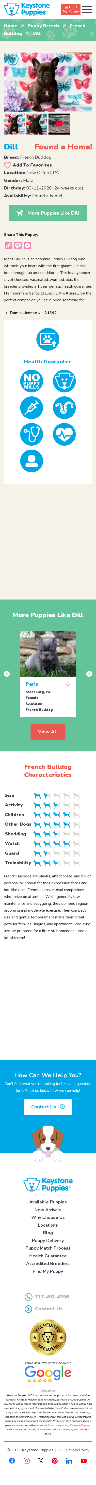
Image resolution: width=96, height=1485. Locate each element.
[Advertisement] (48, 537)
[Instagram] (27, 1460)
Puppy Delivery (48, 1240)
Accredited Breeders (48, 1263)
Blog (48, 1233)
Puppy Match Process (48, 1248)
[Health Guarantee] (48, 339)
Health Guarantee (48, 1256)
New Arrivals (47, 1210)
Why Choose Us (48, 1217)
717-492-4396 (52, 1297)
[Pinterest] (55, 1460)
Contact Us (44, 1107)
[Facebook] (12, 1460)
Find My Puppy (48, 1271)
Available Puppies (48, 1202)
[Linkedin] (69, 1460)
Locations (48, 1225)
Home (10, 26)
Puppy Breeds (43, 26)
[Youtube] (84, 1460)
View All (48, 731)
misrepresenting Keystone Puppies (70, 1425)
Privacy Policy (77, 1450)
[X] (40, 1460)
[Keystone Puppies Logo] (48, 1184)
